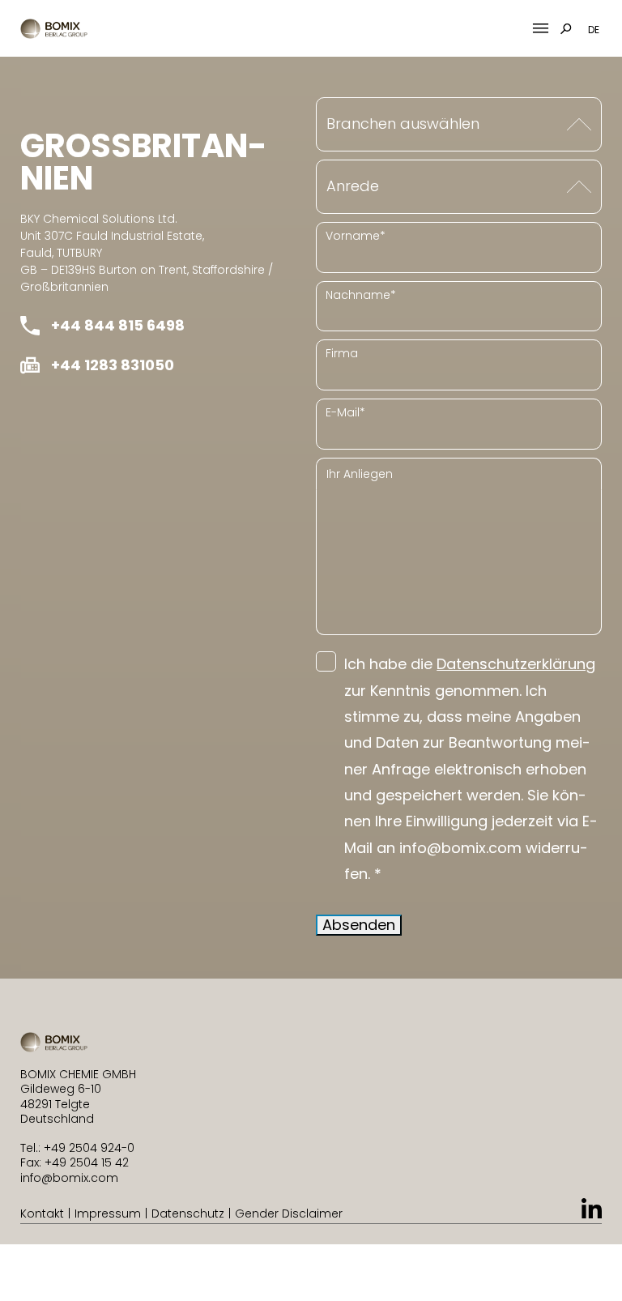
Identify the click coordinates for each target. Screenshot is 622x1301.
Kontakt (42, 1213)
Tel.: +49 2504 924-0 (77, 1148)
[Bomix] (53, 29)
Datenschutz (187, 1213)
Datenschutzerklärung (516, 664)
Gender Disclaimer (289, 1213)
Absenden (358, 925)
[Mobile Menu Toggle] (541, 28)
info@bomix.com (69, 1178)
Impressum (108, 1213)
